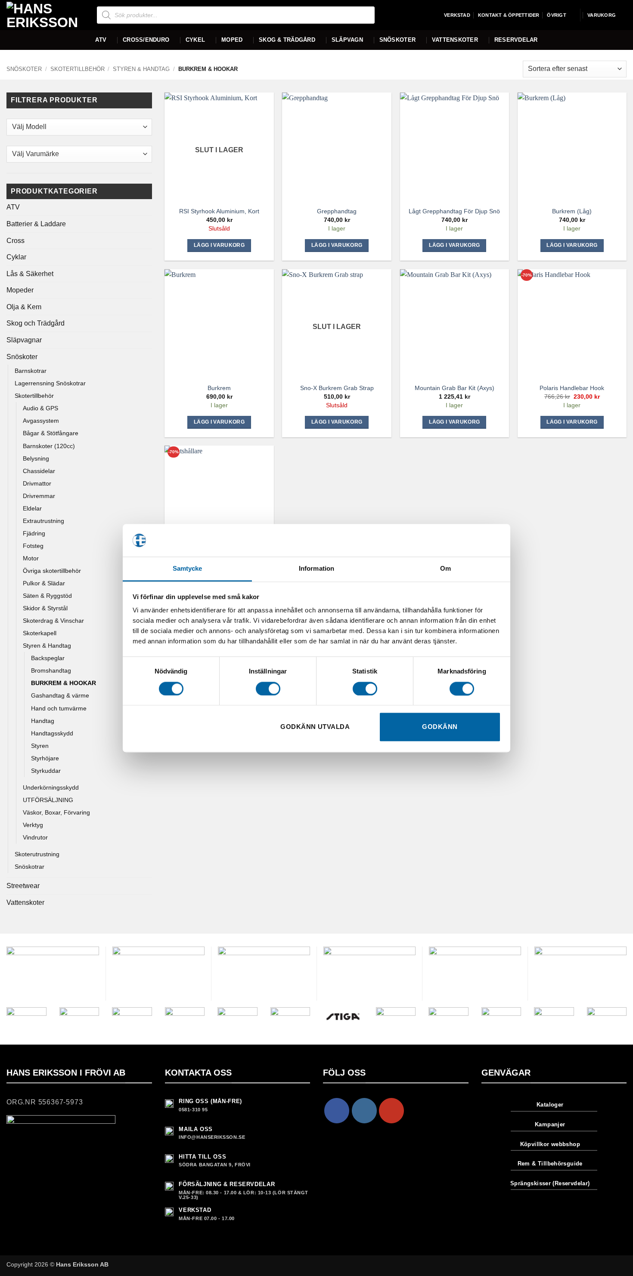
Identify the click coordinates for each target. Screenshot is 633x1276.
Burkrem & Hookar (63, 683)
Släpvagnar (24, 340)
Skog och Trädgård (35, 323)
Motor (31, 558)
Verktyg (33, 824)
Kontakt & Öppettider (508, 15)
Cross (15, 240)
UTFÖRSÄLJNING (48, 799)
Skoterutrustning (37, 854)
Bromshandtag (51, 670)
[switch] (268, 688)
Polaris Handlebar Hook (572, 387)
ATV (100, 40)
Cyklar (16, 257)
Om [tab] (445, 568)
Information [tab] (316, 568)
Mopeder (20, 290)
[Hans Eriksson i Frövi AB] (45, 15)
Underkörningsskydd (51, 787)
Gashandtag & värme (60, 695)
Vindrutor (35, 837)
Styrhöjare (45, 758)
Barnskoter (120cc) (49, 446)
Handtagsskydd (52, 733)
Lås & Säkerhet (29, 273)
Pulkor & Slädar (44, 583)
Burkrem (219, 387)
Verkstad (457, 15)
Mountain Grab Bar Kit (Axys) (454, 387)
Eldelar (32, 508)
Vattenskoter (455, 40)
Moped (231, 40)
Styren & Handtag (141, 69)
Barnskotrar (31, 370)
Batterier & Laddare (36, 224)
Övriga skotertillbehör (52, 570)
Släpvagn (347, 40)
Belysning (36, 458)
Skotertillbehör (77, 69)
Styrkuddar (46, 770)
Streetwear (23, 885)
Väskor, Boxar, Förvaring (56, 812)
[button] (607, 15)
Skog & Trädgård (287, 40)
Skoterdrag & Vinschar (53, 620)
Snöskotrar (29, 866)
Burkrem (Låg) (572, 211)
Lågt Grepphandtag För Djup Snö (454, 211)
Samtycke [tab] (187, 568)
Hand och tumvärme (59, 708)
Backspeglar (48, 658)
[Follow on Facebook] (336, 1110)
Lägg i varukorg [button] (336, 245)
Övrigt (556, 15)
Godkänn (439, 727)
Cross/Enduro (146, 40)
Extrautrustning (43, 520)
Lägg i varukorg (219, 245)
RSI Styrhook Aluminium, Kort (219, 211)
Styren (40, 745)
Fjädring (34, 533)
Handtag (42, 720)
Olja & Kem (23, 307)
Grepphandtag (337, 211)
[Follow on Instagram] (364, 1110)
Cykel (195, 40)
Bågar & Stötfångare (50, 433)
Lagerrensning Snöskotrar (50, 383)
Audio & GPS (40, 408)
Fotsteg (33, 545)
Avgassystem (41, 420)
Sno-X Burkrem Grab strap (337, 387)
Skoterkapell (39, 633)
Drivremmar (39, 495)
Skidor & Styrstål (45, 608)
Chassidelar (39, 470)
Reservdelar (516, 40)
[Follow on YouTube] (391, 1110)
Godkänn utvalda (315, 727)
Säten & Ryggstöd (47, 595)
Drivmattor (37, 483)
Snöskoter (397, 40)
